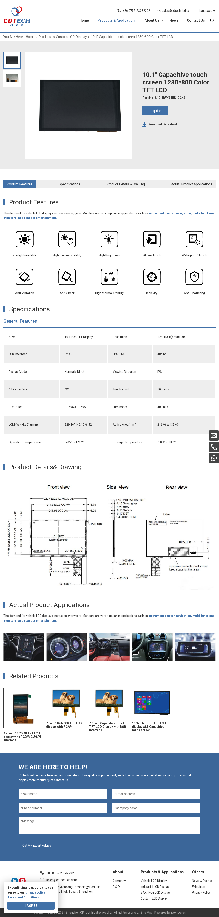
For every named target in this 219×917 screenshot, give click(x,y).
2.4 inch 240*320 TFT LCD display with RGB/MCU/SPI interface (22, 737)
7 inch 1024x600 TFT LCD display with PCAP (64, 725)
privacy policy (35, 892)
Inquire (155, 110)
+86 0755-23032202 (136, 10)
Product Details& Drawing (125, 184)
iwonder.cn (178, 912)
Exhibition (198, 886)
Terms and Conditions (23, 897)
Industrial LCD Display (155, 886)
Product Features (20, 184)
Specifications (69, 184)
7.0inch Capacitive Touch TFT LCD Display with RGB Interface (107, 727)
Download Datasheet (162, 124)
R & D (116, 886)
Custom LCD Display (154, 898)
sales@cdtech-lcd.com (177, 10)
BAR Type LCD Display (155, 892)
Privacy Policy (201, 892)
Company (119, 880)
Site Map (147, 912)
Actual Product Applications (191, 184)
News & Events (202, 880)
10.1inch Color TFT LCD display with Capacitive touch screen (149, 727)
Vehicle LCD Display (154, 880)
